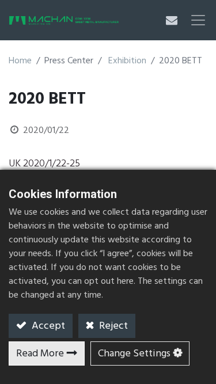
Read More (40, 353)
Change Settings (134, 353)
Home (20, 61)
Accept (47, 326)
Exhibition (127, 61)
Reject (112, 326)
